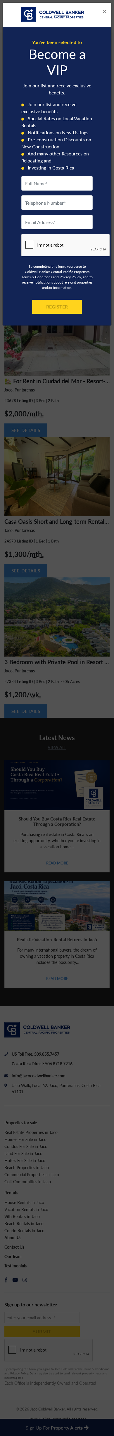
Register (57, 306)
